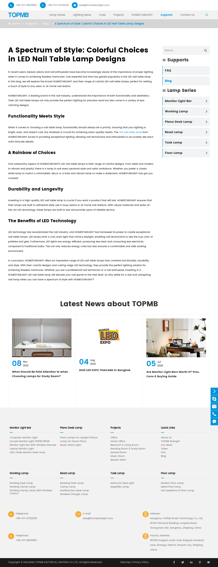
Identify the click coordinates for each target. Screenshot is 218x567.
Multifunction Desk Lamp (74, 490)
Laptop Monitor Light (22, 448)
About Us (166, 437)
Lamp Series (57, 15)
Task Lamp (173, 142)
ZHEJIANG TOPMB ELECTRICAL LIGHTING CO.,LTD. (50, 562)
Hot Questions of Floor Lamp (177, 490)
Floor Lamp (173, 153)
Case (102, 15)
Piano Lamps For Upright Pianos (78, 437)
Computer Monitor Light (24, 437)
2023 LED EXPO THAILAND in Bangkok (105, 370)
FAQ (168, 70)
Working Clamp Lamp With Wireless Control (31, 492)
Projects (119, 15)
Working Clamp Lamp (22, 486)
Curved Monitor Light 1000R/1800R (30, 441)
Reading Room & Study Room (127, 448)
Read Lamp (174, 132)
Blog (46, 23)
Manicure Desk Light (122, 483)
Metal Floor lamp (171, 486)
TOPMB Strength (170, 441)
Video (164, 448)
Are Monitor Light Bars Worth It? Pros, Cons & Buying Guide (172, 374)
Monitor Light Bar (178, 101)
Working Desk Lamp (21, 483)
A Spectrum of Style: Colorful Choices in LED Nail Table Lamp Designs (99, 23)
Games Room (118, 452)
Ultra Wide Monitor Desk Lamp (27, 452)
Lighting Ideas (82, 15)
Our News (166, 445)
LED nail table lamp (130, 132)
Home (16, 23)
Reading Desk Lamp (72, 483)
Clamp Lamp (67, 486)
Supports (166, 15)
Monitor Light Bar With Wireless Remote (33, 445)
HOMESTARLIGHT (142, 15)
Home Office (117, 441)
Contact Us (187, 15)
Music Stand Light (70, 445)
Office (113, 437)
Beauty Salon (118, 459)
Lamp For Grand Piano (73, 441)
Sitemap (125, 562)
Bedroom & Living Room (124, 445)
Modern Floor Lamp (172, 483)
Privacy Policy (141, 562)
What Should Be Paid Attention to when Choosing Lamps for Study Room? (40, 374)
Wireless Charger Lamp (74, 494)
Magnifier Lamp (119, 486)
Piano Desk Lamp (178, 121)
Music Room (117, 456)
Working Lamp (176, 111)
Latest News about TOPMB (109, 304)
